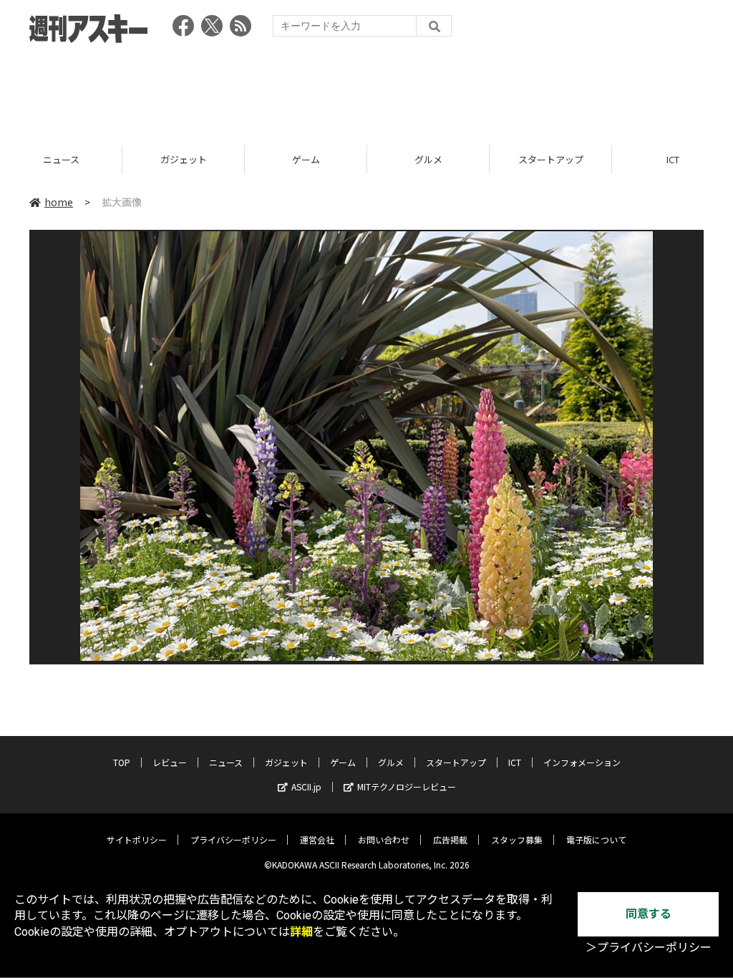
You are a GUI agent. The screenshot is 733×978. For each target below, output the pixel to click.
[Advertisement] (366, 89)
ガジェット (61, 159)
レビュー (169, 762)
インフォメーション (582, 762)
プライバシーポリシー (233, 839)
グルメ (306, 159)
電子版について (596, 839)
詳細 (301, 932)
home (58, 202)
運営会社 (317, 839)
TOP (121, 762)
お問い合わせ (383, 839)
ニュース (226, 762)
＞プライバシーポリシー (649, 947)
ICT (550, 159)
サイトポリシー (137, 839)
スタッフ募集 (517, 839)
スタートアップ (428, 159)
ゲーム (184, 159)
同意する (648, 914)
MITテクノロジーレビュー (406, 786)
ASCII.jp (306, 786)
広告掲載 (450, 839)
